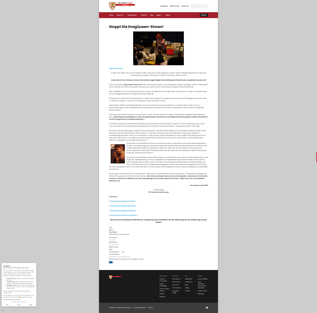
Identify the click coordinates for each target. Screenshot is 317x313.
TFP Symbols (176, 288)
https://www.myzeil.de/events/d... (123, 211)
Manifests (201, 294)
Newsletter (164, 6)
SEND (111, 262)
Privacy (150, 308)
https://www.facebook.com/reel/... (123, 201)
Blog (151, 15)
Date (110, 249)
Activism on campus (163, 280)
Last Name (113, 242)
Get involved (132, 15)
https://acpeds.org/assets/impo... (123, 206)
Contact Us (185, 6)
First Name (113, 237)
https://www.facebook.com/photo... (124, 215)
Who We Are (176, 279)
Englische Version (115, 68)
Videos (168, 15)
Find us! (161, 294)
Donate (204, 15)
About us (120, 15)
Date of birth (113, 247)
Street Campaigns (163, 285)
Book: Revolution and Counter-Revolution (202, 285)
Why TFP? (175, 285)
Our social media (175, 292)
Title (110, 227)
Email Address (115, 254)
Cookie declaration (140, 308)
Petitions (144, 15)
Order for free (174, 6)
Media (159, 15)
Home (111, 15)
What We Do (176, 282)
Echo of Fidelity (203, 279)
